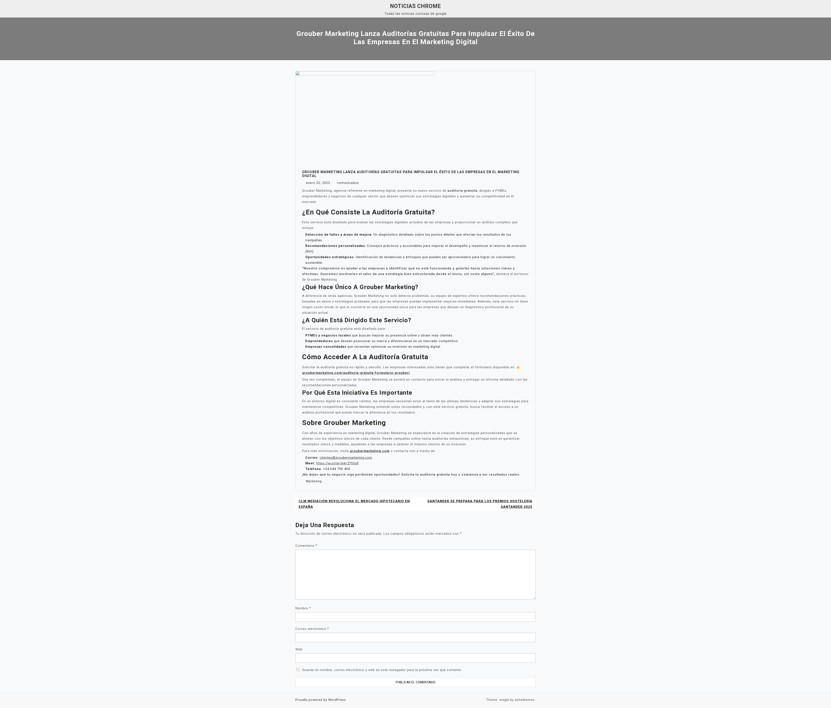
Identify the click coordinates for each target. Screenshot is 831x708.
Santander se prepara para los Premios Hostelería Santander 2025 (479, 504)
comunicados (348, 183)
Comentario (306, 546)
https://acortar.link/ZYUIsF (337, 463)
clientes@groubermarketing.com (346, 458)
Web (298, 649)
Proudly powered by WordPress (320, 700)
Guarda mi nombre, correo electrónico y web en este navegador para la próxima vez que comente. (382, 670)
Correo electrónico (312, 629)
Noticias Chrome (415, 6)
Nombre (303, 608)
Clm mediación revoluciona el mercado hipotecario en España (354, 504)
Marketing (314, 481)
